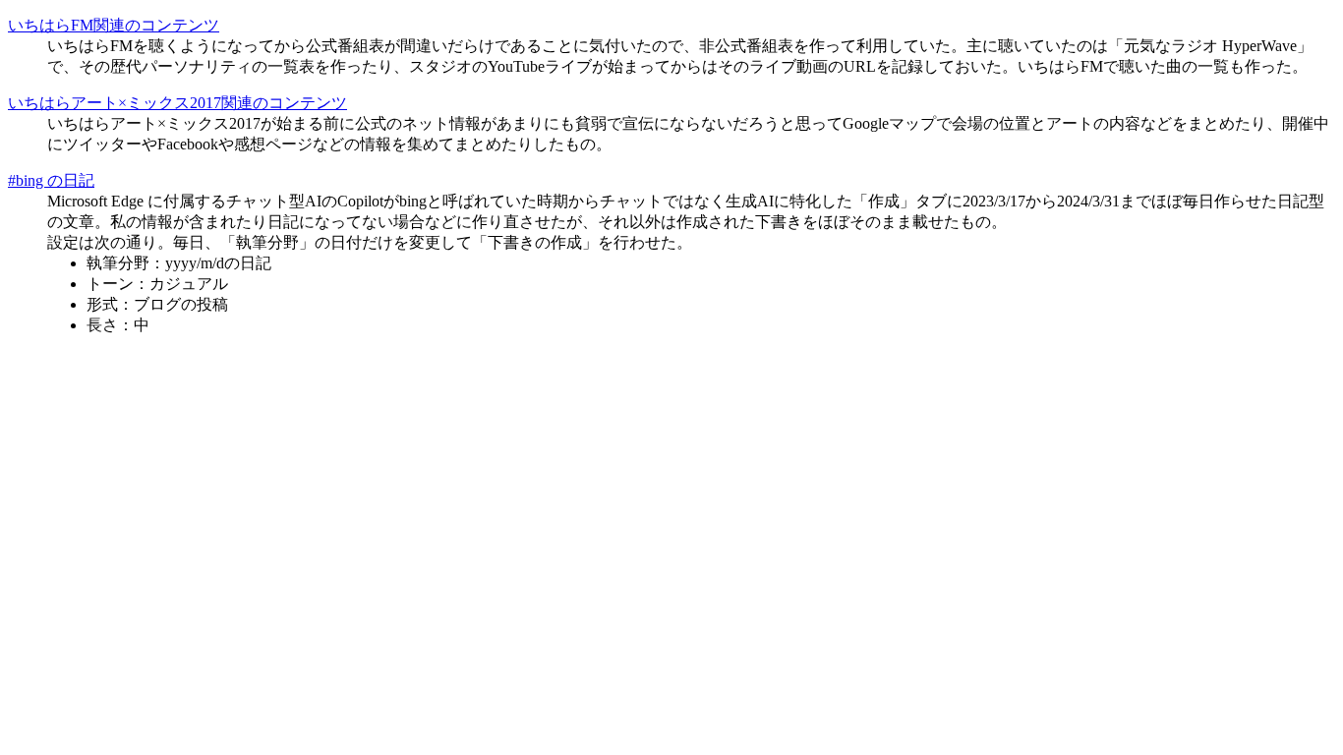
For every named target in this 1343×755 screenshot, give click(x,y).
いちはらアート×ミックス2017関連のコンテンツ (177, 102)
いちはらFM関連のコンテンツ (113, 25)
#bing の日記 (51, 180)
